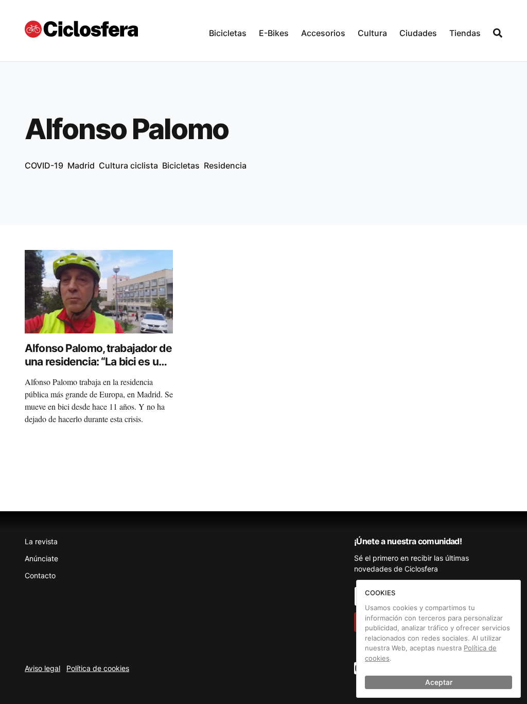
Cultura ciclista (128, 165)
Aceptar (438, 682)
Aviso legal (42, 668)
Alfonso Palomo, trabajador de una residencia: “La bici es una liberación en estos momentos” (98, 368)
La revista (41, 541)
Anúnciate (41, 558)
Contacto (40, 575)
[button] (228, 30)
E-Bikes (274, 33)
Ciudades (418, 33)
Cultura (372, 33)
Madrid (81, 165)
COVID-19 (44, 165)
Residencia (225, 165)
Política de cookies (97, 668)
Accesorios (323, 33)
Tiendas (465, 33)
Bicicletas (228, 33)
